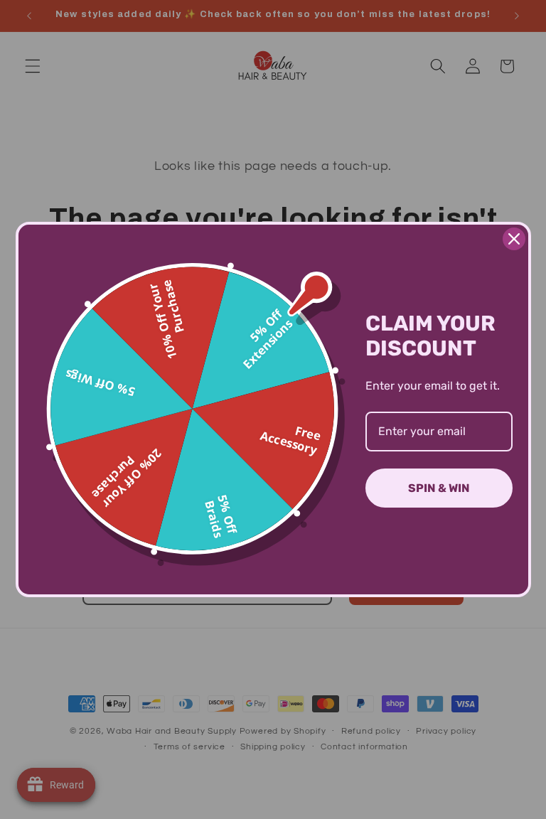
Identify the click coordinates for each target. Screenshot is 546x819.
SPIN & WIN (439, 488)
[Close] (514, 239)
